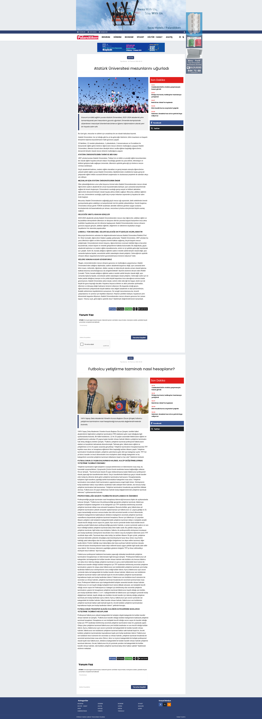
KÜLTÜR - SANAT (155, 37)
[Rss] (169, 704)
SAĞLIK (120, 706)
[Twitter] (165, 704)
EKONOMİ (129, 37)
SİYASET (140, 37)
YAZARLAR (82, 32)
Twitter (156, 128)
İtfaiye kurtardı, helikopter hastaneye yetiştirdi (166, 96)
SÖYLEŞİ (100, 708)
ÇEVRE (140, 708)
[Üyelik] (184, 32)
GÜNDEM (117, 37)
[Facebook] (160, 704)
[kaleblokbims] (194, 43)
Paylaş (112, 309)
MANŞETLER (103, 32)
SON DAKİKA (93, 32)
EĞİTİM (130, 58)
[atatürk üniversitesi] (131, 47)
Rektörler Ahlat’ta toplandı (162, 102)
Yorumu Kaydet (139, 337)
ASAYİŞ (169, 37)
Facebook (157, 123)
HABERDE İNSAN (82, 711)
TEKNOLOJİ (121, 711)
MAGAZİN (141, 706)
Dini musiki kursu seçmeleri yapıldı (164, 108)
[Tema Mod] (183, 37)
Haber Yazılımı (181, 717)
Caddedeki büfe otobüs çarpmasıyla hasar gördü (165, 88)
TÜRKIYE (100, 711)
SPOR (131, 358)
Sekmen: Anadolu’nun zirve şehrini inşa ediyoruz (166, 115)
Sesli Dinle (143, 309)
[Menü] (180, 37)
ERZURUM (106, 37)
